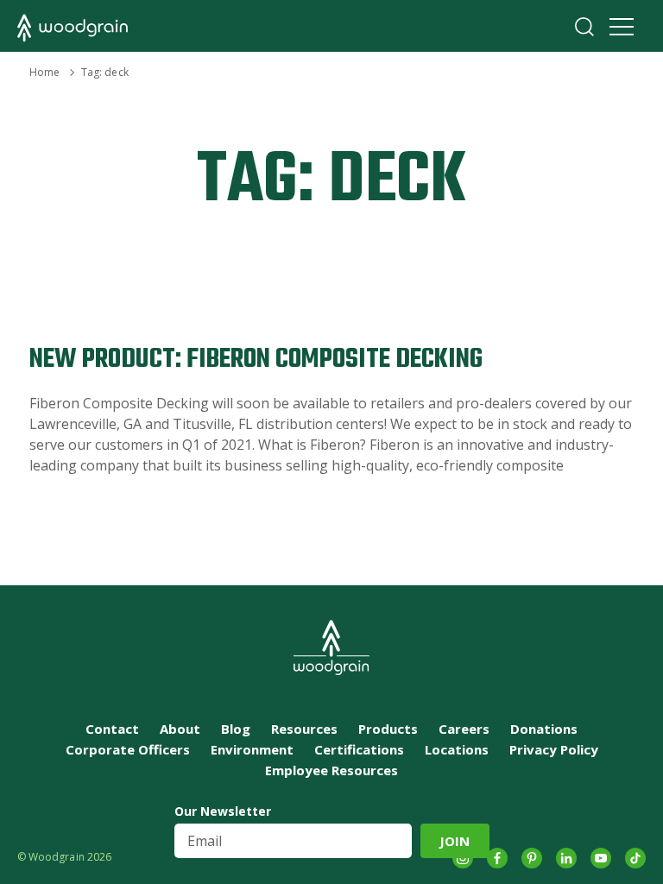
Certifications (359, 749)
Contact (112, 728)
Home (44, 72)
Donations (544, 728)
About (180, 728)
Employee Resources (331, 770)
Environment (252, 749)
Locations (457, 749)
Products (388, 728)
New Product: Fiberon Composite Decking (256, 359)
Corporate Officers (128, 749)
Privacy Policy (553, 749)
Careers (464, 728)
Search (584, 26)
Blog (235, 728)
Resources (304, 728)
